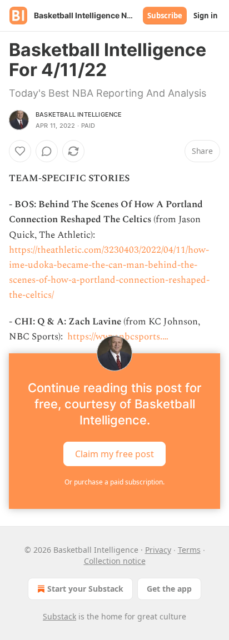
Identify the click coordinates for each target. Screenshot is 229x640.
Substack (59, 616)
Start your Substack (85, 588)
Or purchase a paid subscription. (114, 482)
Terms (189, 549)
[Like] (20, 151)
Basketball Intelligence (79, 114)
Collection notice (115, 561)
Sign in (205, 16)
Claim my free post (114, 454)
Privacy (158, 549)
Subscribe (164, 16)
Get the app (169, 588)
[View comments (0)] (47, 151)
